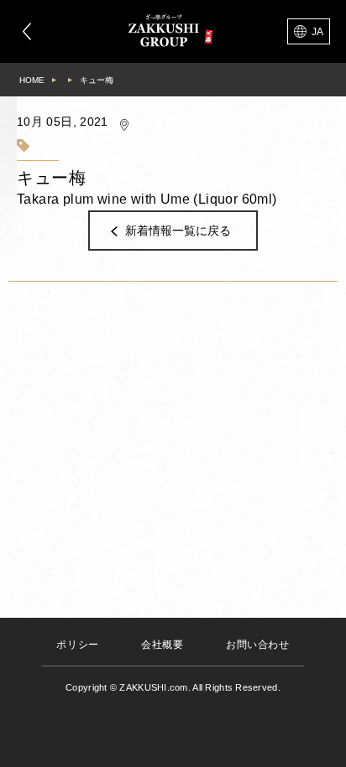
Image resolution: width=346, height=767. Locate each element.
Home (32, 80)
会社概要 (162, 644)
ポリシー (77, 644)
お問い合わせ (258, 644)
